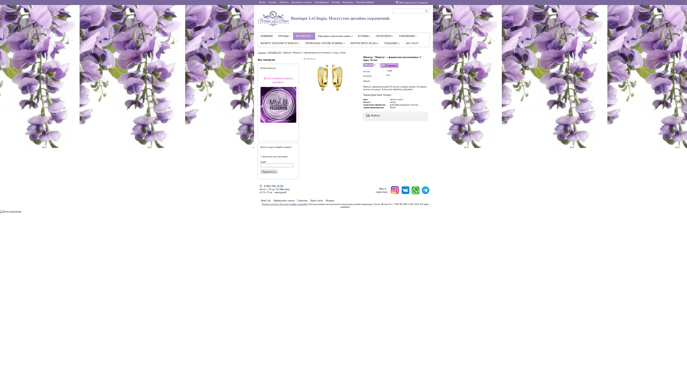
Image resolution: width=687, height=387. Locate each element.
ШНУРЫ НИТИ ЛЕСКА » (364, 43)
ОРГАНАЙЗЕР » (385, 36)
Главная (261, 52)
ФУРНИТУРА (274, 52)
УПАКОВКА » (392, 43)
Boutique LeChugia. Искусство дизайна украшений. (340, 18)
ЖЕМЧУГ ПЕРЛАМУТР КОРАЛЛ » (280, 43)
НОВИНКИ (266, 36)
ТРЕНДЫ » (284, 36)
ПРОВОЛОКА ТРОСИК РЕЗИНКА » (325, 43)
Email (263, 162)
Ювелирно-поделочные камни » (335, 36)
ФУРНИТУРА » (304, 36)
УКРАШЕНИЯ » (407, 36)
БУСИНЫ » (364, 36)
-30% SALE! (412, 43)
